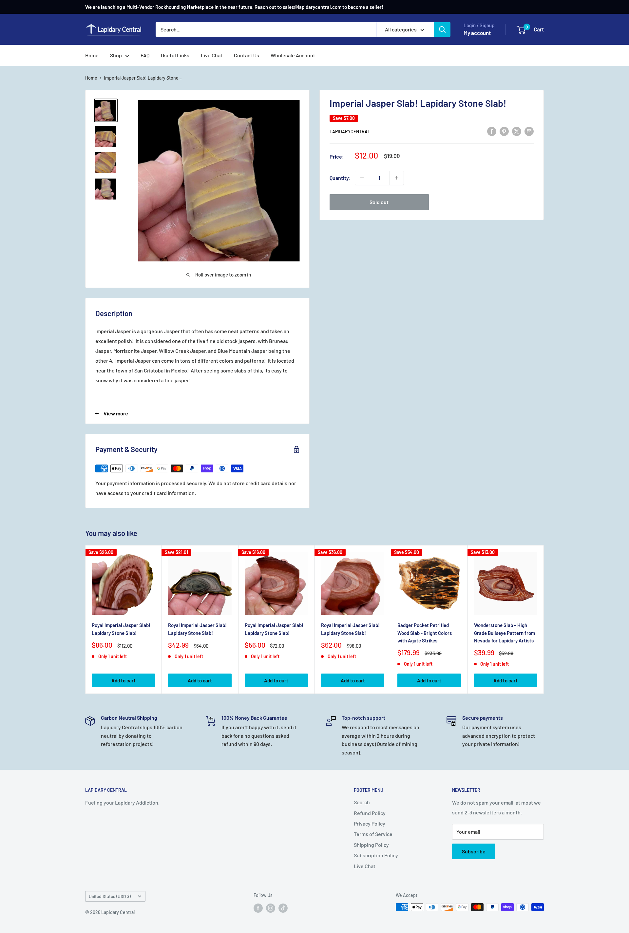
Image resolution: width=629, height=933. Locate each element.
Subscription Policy (376, 855)
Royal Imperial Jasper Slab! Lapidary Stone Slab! (121, 629)
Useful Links (175, 55)
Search (362, 802)
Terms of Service (373, 834)
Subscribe (474, 851)
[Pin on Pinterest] (504, 131)
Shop (116, 55)
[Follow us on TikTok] (283, 907)
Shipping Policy (371, 845)
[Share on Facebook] (491, 131)
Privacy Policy (369, 823)
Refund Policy (370, 813)
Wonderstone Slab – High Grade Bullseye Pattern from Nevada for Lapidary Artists (504, 632)
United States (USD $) (110, 896)
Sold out (379, 202)
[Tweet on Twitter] (516, 131)
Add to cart (123, 680)
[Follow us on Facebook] (258, 907)
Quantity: (340, 178)
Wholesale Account (293, 55)
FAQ (145, 55)
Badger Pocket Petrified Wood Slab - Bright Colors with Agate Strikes (424, 632)
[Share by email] (529, 131)
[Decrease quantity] (362, 178)
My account (477, 32)
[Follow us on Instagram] (270, 907)
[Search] (442, 29)
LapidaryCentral (350, 131)
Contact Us (246, 55)
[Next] (544, 619)
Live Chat (211, 55)
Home (92, 55)
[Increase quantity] (397, 178)
